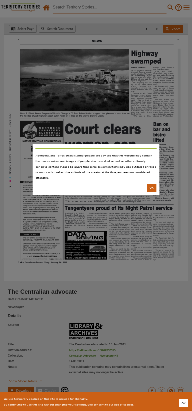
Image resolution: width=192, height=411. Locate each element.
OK (152, 187)
